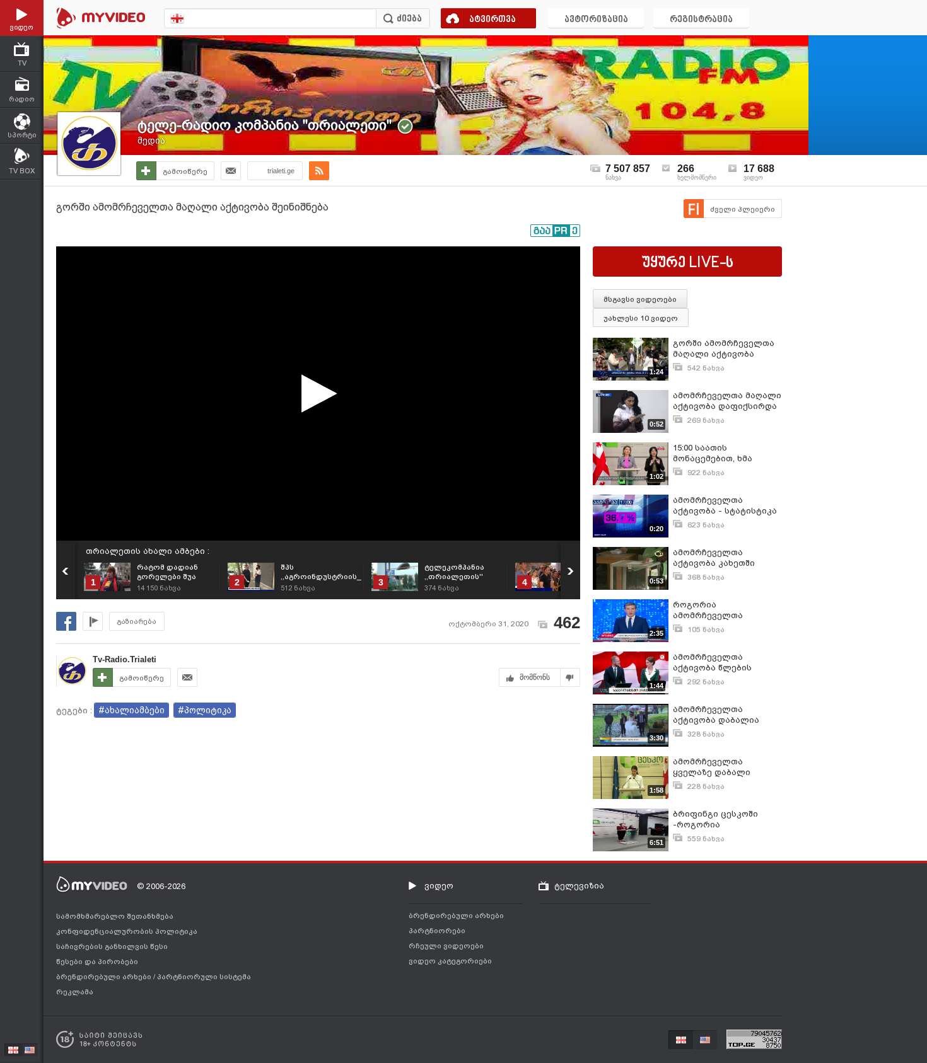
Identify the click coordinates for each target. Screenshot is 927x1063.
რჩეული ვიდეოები (446, 946)
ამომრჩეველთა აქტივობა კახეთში (714, 558)
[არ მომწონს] (570, 677)
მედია (151, 140)
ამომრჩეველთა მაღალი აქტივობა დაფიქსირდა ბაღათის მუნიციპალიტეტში (727, 401)
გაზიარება (136, 622)
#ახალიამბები (131, 710)
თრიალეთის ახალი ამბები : (147, 551)
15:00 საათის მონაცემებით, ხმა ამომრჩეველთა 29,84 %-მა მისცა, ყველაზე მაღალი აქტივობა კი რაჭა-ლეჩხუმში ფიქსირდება (726, 453)
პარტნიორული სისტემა (204, 976)
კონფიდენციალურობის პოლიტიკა (126, 931)
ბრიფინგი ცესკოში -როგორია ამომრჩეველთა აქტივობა (715, 819)
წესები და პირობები (97, 961)
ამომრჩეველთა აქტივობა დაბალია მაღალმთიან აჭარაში (721, 714)
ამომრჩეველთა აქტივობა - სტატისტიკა (725, 505)
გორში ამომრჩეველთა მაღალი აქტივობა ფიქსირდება (723, 348)
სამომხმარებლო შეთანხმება (114, 916)
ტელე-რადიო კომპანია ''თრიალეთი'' (264, 125)
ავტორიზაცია (596, 20)
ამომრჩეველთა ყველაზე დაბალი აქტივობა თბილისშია (721, 767)
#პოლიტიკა (204, 710)
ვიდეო (438, 885)
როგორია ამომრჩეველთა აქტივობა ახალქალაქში (727, 610)
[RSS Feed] (319, 170)
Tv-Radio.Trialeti (124, 659)
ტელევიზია (579, 885)
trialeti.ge (280, 171)
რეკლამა (74, 991)
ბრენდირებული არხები (104, 976)
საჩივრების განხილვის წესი (112, 946)
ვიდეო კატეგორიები (450, 961)
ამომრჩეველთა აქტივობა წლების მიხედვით (712, 662)
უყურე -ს (687, 263)
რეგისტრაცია (701, 20)
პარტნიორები (437, 930)
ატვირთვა (492, 20)
